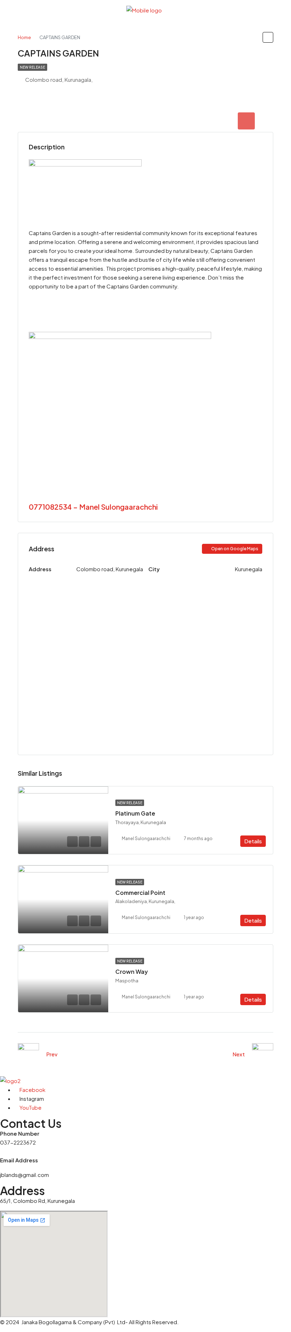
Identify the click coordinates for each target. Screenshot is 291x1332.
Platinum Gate (135, 813)
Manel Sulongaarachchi (146, 838)
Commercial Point (140, 892)
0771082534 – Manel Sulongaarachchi (93, 506)
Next (238, 1054)
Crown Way (131, 971)
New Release (32, 67)
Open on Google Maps (234, 548)
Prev (51, 1054)
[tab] (246, 120)
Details (253, 841)
